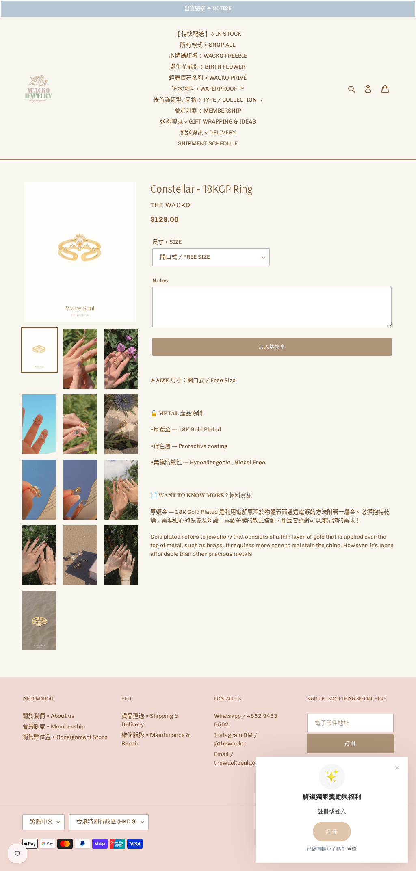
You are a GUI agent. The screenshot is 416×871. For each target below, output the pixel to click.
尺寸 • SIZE (167, 241)
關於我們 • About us (48, 716)
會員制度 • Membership (53, 726)
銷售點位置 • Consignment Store (65, 737)
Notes (160, 280)
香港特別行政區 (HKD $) (106, 821)
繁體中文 (41, 821)
